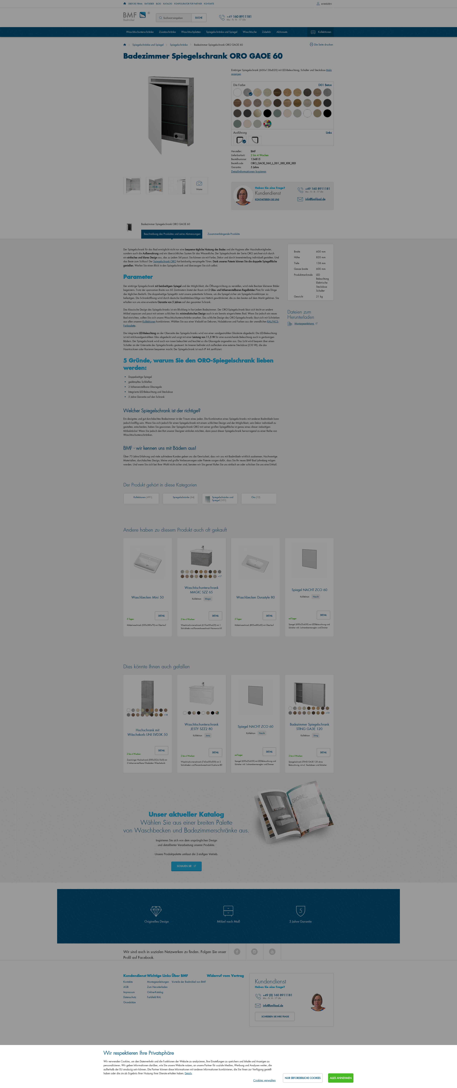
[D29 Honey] (317, 103)
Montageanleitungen (158, 981)
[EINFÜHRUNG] (124, 4)
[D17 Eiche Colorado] (317, 92)
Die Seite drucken (323, 44)
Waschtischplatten (191, 32)
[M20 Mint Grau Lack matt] (257, 124)
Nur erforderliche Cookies (303, 1078)
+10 (327, 712)
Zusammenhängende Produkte (224, 234)
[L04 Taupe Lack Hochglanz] (257, 113)
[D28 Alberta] (307, 103)
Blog (158, 3)
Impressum (129, 992)
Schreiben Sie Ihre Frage (275, 1016)
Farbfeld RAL (154, 997)
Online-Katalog (155, 992)
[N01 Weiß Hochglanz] (237, 92)
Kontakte (209, 3)
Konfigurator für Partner (188, 3)
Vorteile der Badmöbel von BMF (189, 981)
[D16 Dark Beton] (307, 92)
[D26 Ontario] (287, 103)
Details (188, 1073)
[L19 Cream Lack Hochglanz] (287, 113)
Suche (198, 17)
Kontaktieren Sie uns (267, 199)
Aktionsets (282, 32)
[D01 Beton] (247, 92)
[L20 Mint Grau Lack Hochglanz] (297, 113)
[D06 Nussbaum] (277, 92)
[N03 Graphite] (327, 103)
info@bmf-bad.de (315, 199)
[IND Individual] (267, 124)
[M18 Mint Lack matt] (237, 124)
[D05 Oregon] (267, 92)
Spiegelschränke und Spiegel (221, 32)
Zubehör (266, 32)
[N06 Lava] (237, 113)
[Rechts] (255, 140)
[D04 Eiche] (257, 92)
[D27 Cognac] (297, 103)
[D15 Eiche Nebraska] (297, 92)
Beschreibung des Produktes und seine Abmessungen (172, 234)
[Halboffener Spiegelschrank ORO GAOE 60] (176, 185)
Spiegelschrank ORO (164, 261)
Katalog (167, 3)
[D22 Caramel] (247, 103)
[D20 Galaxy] (327, 92)
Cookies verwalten (264, 1080)
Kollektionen (324, 32)
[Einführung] (124, 44)
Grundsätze (129, 1002)
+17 (219, 576)
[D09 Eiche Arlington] (287, 92)
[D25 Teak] (277, 103)
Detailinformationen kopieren (248, 171)
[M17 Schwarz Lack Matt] (327, 113)
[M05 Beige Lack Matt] (317, 113)
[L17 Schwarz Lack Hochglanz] (267, 113)
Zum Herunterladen (157, 987)
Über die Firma (135, 3)
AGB (126, 987)
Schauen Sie (184, 865)
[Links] (240, 140)
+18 (165, 714)
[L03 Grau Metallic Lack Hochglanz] (247, 113)
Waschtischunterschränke (140, 32)
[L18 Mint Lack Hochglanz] (277, 113)
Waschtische (250, 32)
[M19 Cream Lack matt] (247, 124)
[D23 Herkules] (257, 103)
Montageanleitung (305, 323)
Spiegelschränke (179, 44)
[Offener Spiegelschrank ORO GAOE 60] (131, 185)
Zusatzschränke (167, 32)
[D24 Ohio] (267, 103)
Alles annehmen (341, 1078)
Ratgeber (149, 3)
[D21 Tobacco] (237, 103)
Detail (161, 615)
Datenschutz (129, 997)
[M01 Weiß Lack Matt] (307, 113)
